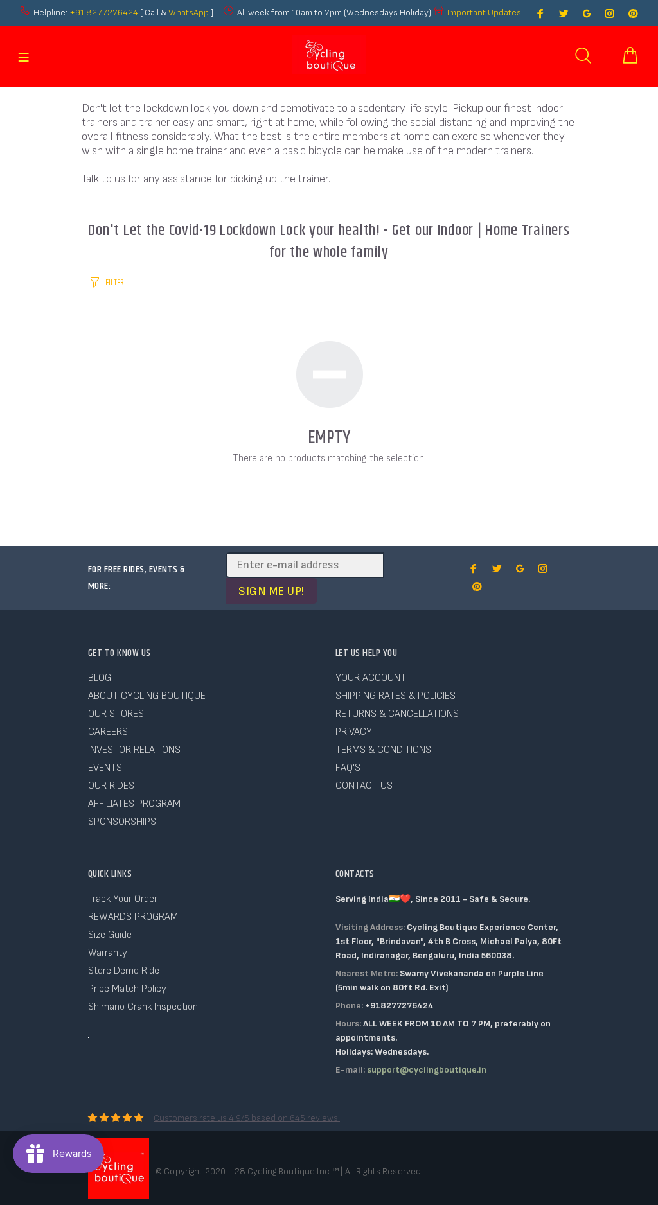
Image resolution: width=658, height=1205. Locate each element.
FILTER (114, 282)
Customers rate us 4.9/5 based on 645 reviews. (247, 1118)
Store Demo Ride (123, 971)
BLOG (99, 678)
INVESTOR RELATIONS (134, 750)
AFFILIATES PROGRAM (134, 804)
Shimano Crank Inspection (143, 1007)
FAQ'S (347, 768)
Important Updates (484, 12)
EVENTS (105, 768)
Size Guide (110, 935)
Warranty (107, 953)
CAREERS (108, 732)
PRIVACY (353, 732)
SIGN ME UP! (271, 591)
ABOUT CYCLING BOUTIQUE (147, 696)
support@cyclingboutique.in (426, 1069)
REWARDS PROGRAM (133, 917)
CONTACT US (364, 786)
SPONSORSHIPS (122, 822)
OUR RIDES (111, 786)
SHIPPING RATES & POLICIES (395, 696)
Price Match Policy (127, 989)
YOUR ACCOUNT (370, 678)
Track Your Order (122, 899)
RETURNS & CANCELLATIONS (397, 714)
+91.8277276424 (103, 12)
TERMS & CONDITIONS (383, 750)
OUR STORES (116, 714)
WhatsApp (189, 12)
